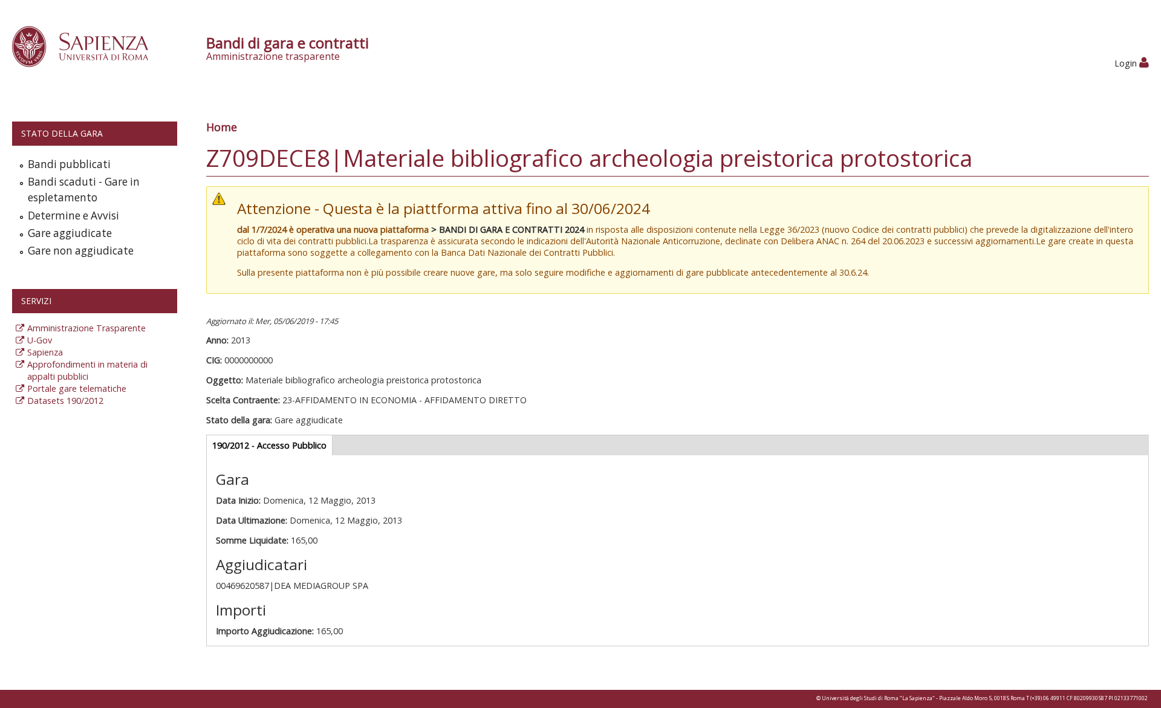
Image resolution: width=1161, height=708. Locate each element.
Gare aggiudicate (70, 233)
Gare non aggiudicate (81, 251)
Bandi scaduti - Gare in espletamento (84, 189)
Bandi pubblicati (69, 164)
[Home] (86, 45)
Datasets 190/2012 (65, 400)
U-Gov (39, 340)
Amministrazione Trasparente (86, 328)
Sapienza (45, 352)
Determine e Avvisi (73, 215)
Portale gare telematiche (76, 388)
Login (1126, 63)
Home (221, 127)
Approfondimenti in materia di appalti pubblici (87, 370)
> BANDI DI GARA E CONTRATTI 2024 (507, 229)
